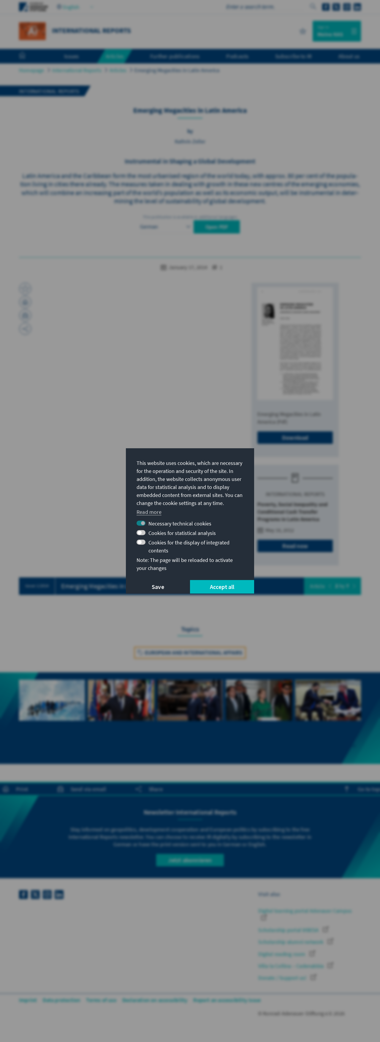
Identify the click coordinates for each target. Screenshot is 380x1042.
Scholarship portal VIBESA (289, 930)
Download (295, 437)
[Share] (25, 329)
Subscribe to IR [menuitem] (293, 56)
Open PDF (216, 226)
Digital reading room (282, 954)
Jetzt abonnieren (190, 860)
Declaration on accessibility (155, 1000)
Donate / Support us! (283, 977)
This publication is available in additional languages (190, 217)
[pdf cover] (295, 343)
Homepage (31, 70)
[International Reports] (32, 30)
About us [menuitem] (349, 56)
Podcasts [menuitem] (237, 56)
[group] (52, 707)
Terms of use (101, 1000)
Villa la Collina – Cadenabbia (291, 965)
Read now (295, 545)
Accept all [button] (222, 586)
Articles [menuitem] (115, 56)
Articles (118, 70)
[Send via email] (25, 315)
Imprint (28, 1000)
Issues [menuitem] (71, 56)
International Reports (77, 70)
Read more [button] (149, 511)
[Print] (25, 302)
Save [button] (158, 586)
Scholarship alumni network (291, 941)
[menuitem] (28, 56)
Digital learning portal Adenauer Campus (305, 910)
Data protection (61, 1000)
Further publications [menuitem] (175, 56)
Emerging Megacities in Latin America (176, 70)
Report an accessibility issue (227, 1000)
